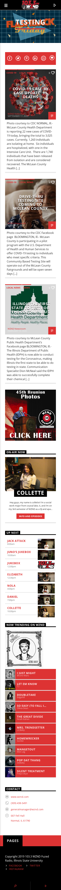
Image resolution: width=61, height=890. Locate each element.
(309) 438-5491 (19, 803)
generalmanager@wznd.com (27, 809)
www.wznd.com (20, 796)
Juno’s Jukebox (19, 552)
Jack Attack (16, 541)
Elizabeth (15, 574)
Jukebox (13, 563)
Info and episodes (30, 516)
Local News (26, 72)
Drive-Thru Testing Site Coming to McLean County (30, 202)
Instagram (16, 869)
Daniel (12, 597)
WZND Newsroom (17, 113)
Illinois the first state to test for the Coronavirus (31, 307)
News (26, 287)
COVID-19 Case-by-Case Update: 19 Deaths (31, 92)
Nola (11, 586)
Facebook (15, 865)
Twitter (35, 865)
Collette (14, 608)
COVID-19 (11, 72)
